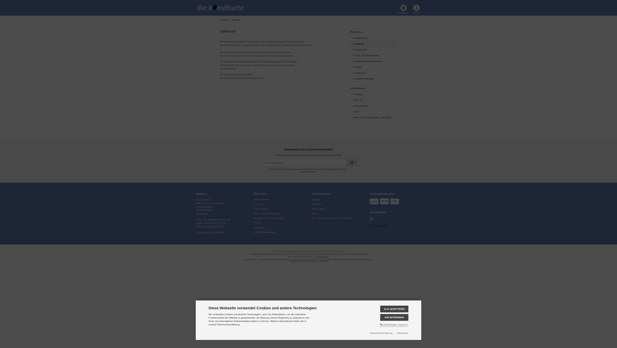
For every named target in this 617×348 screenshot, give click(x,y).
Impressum (402, 333)
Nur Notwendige (394, 317)
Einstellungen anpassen (395, 324)
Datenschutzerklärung (381, 333)
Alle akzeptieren (394, 309)
